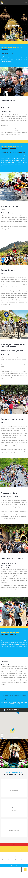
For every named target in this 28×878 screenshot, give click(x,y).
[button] (26, 2)
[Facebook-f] (11, 866)
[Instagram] (14, 866)
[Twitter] (16, 866)
